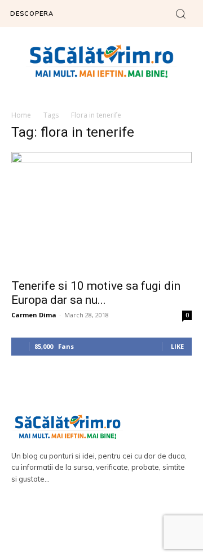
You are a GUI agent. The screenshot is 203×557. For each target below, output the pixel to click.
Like (177, 346)
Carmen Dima (33, 315)
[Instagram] (117, 523)
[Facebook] (85, 523)
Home (21, 115)
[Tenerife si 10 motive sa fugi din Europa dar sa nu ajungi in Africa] (101, 212)
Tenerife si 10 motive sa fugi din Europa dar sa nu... (95, 293)
